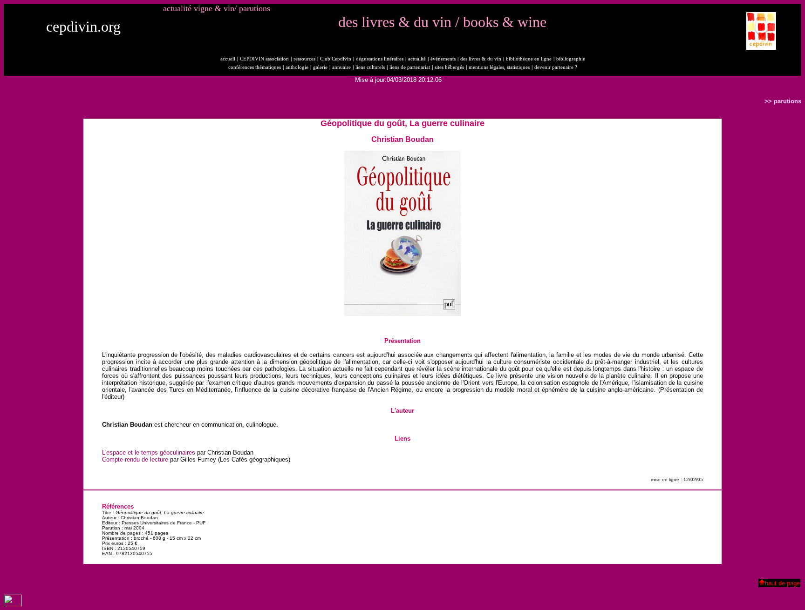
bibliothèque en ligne (529, 58)
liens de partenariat (409, 67)
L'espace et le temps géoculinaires (148, 452)
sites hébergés (449, 67)
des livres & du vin (480, 58)
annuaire (341, 67)
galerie (320, 67)
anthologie (297, 67)
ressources (304, 58)
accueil (227, 58)
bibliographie (570, 58)
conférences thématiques (254, 67)
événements (443, 58)
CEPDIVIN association (264, 58)
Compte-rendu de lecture (135, 459)
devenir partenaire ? (555, 67)
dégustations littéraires (379, 58)
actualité (417, 58)
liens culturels (370, 67)
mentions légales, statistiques (499, 67)
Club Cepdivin (335, 58)
